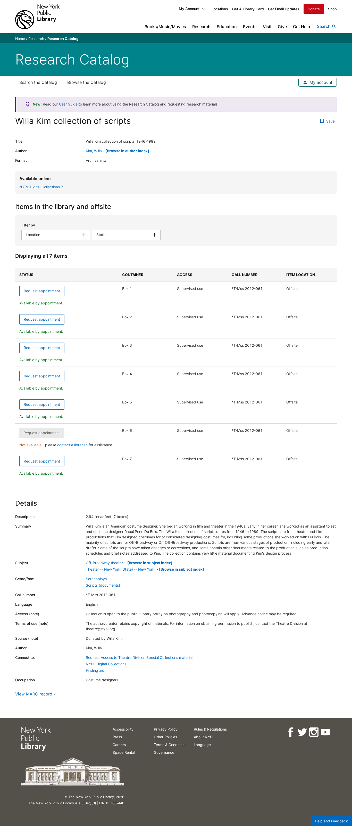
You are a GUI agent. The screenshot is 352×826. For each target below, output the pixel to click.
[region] (176, 374)
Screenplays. (97, 579)
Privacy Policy (166, 729)
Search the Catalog (38, 82)
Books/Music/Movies (165, 26)
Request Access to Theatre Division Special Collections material (139, 657)
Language (202, 744)
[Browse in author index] (127, 151)
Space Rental (124, 752)
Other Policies (165, 737)
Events (250, 26)
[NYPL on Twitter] (302, 732)
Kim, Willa (94, 151)
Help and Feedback (331, 821)
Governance (164, 752)
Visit (267, 26)
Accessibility (123, 729)
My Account (189, 8)
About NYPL (204, 737)
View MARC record (33, 694)
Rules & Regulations (210, 729)
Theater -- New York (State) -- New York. (120, 569)
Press (117, 737)
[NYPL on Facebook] (290, 732)
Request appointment (42, 291)
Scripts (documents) (103, 585)
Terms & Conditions (170, 744)
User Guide (68, 104)
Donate (314, 9)
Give (282, 26)
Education (227, 26)
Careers (119, 744)
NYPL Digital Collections (106, 664)
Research (201, 26)
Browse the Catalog (86, 82)
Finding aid (95, 670)
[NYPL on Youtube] (325, 732)
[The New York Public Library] (37, 16)
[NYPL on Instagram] (313, 732)
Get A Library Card (248, 9)
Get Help (301, 26)
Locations (220, 9)
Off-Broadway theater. (105, 563)
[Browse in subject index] (149, 563)
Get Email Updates (283, 9)
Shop (332, 9)
